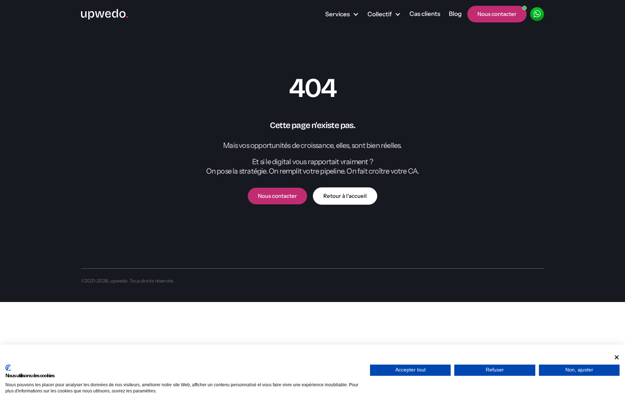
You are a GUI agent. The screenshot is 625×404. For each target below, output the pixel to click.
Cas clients (424, 13)
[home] (104, 14)
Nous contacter (277, 195)
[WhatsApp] (537, 14)
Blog (455, 13)
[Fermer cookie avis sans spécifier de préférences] (617, 357)
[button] (342, 14)
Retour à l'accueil (345, 195)
